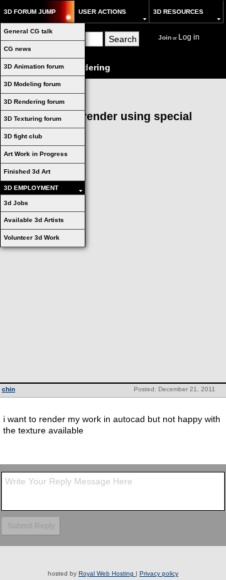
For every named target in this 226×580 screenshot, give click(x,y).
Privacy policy (158, 573)
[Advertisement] (113, 263)
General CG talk (28, 31)
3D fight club (23, 136)
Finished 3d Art (27, 171)
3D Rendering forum (34, 101)
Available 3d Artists (34, 219)
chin (8, 389)
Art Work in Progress (36, 153)
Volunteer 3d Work (32, 237)
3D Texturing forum (33, 118)
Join (164, 37)
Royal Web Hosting (107, 573)
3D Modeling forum (32, 84)
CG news (17, 48)
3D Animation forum (34, 66)
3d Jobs (16, 202)
